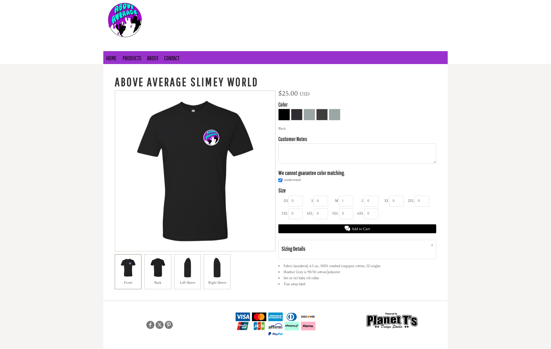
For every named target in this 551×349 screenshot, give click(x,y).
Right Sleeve (217, 282)
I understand (291, 180)
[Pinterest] (169, 325)
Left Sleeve (187, 282)
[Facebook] (150, 325)
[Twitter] (160, 325)
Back (157, 282)
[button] (359, 4)
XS (286, 200)
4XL (310, 213)
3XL (285, 213)
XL (386, 200)
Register (319, 4)
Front (128, 282)
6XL (360, 213)
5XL (335, 213)
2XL (411, 200)
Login (298, 4)
